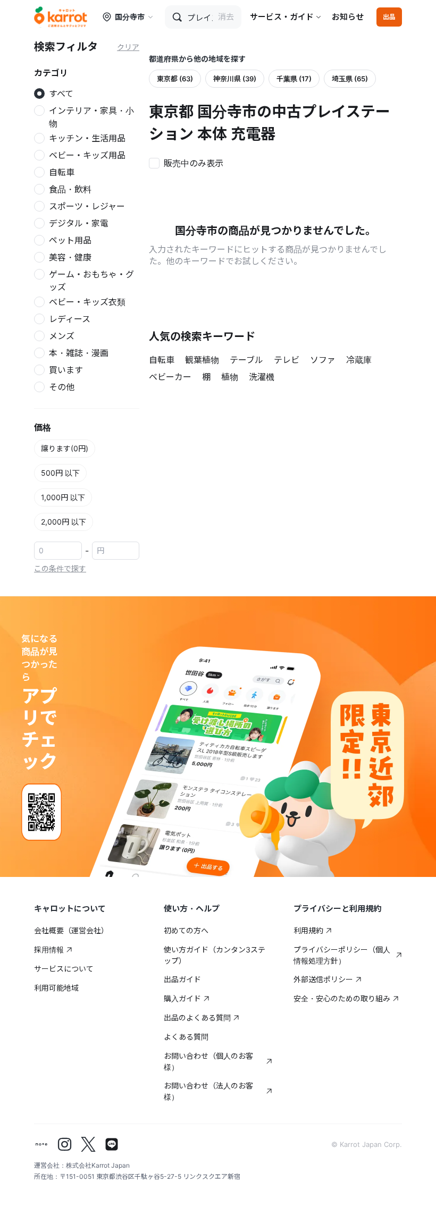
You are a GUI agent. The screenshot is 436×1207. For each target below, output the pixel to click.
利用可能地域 (56, 987)
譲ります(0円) (64, 448)
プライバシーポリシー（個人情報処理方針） (342, 955)
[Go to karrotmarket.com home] (60, 17)
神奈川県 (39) (234, 78)
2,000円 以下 (63, 521)
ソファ (323, 359)
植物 (229, 377)
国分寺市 (130, 16)
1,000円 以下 (63, 497)
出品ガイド (182, 979)
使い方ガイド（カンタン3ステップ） (214, 955)
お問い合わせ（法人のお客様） (208, 1091)
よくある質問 (186, 1036)
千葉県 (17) (294, 78)
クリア (128, 47)
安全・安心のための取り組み (342, 998)
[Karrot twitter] (88, 1144)
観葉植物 (202, 359)
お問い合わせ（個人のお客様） (208, 1061)
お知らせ (348, 17)
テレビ (286, 359)
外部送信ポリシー (323, 979)
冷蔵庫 (359, 359)
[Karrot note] (41, 1144)
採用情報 (49, 949)
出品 (389, 17)
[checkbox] (189, 162)
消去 (226, 17)
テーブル (246, 359)
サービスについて (64, 968)
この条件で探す (60, 568)
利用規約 (308, 930)
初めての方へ (186, 930)
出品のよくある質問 (197, 1017)
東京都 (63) (175, 78)
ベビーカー (170, 377)
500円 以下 (60, 472)
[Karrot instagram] (64, 1144)
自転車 (161, 359)
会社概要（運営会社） (71, 930)
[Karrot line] (111, 1144)
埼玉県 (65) (350, 78)
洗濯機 (261, 377)
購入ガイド (182, 998)
